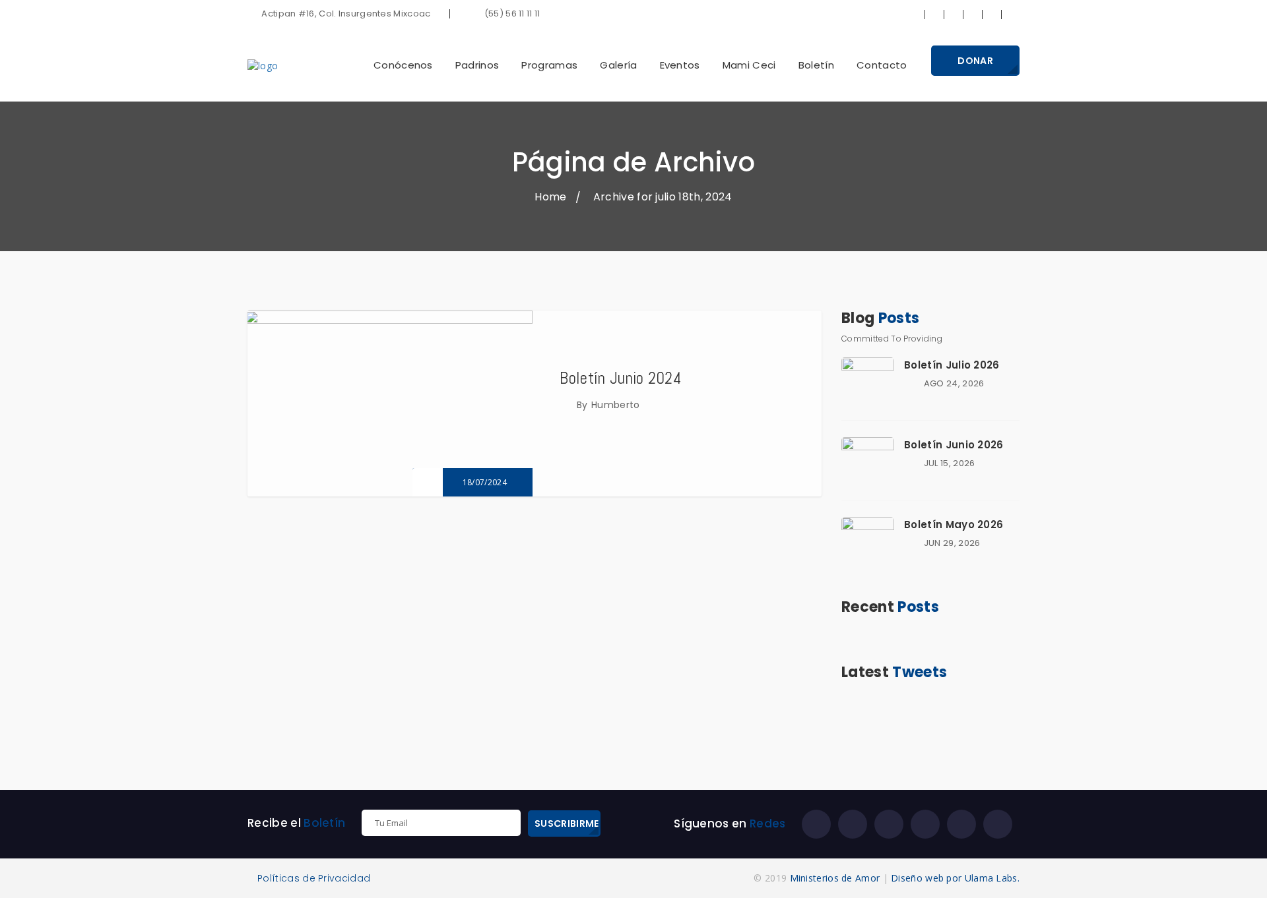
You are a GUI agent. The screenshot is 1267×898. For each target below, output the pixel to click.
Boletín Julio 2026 (952, 365)
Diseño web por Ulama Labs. (955, 878)
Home (550, 196)
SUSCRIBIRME (567, 823)
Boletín (816, 65)
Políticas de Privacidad (313, 879)
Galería (618, 65)
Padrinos (477, 65)
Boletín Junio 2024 (621, 378)
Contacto (882, 65)
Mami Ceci (749, 65)
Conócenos (403, 65)
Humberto (615, 404)
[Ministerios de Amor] (262, 64)
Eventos (680, 65)
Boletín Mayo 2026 (953, 524)
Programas (549, 65)
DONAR (975, 60)
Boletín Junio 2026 (954, 445)
